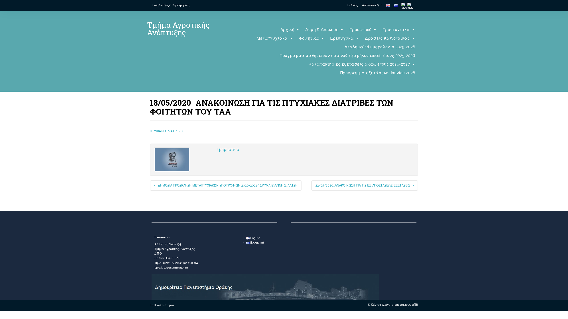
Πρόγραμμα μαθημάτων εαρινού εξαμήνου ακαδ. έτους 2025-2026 (347, 55)
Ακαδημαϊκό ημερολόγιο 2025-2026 (380, 47)
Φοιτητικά (309, 38)
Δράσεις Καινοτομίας (387, 38)
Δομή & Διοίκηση (321, 29)
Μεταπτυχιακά (272, 38)
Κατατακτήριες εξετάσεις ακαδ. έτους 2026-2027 (359, 64)
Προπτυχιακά (396, 29)
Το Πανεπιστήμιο (162, 305)
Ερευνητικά (342, 38)
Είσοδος (352, 5)
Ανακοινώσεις (372, 5)
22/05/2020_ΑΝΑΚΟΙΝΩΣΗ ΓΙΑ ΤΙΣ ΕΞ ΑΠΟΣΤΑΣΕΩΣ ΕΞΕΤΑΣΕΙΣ (364, 185)
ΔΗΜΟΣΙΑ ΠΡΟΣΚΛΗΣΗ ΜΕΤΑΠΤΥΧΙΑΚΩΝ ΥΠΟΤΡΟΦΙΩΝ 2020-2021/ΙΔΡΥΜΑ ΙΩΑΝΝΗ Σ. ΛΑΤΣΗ (226, 185)
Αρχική (287, 29)
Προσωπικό (361, 29)
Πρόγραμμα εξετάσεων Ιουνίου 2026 (377, 72)
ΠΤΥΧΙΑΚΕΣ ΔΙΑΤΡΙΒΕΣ (166, 131)
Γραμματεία (228, 149)
